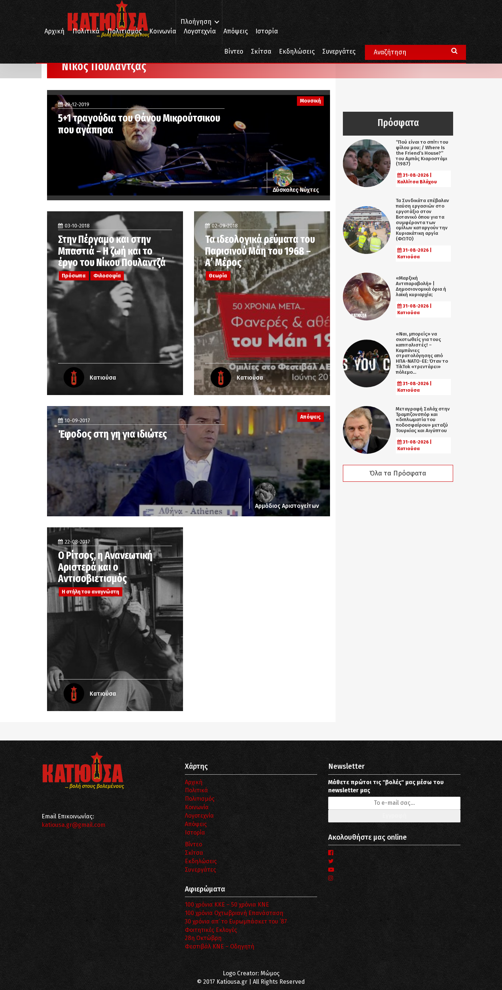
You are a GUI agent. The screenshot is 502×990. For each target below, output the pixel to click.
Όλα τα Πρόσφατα (398, 473)
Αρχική (54, 31)
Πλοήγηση (196, 22)
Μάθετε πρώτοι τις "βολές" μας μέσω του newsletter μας (386, 786)
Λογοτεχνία (199, 815)
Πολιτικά (86, 31)
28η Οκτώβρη (203, 938)
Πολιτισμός (124, 31)
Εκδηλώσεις (297, 51)
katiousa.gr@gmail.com (73, 824)
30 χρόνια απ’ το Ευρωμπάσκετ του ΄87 (236, 921)
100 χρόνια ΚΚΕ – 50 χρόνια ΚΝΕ (227, 904)
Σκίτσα (261, 51)
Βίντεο (233, 51)
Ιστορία (266, 31)
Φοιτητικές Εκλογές (211, 929)
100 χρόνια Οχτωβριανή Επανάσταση (234, 913)
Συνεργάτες (338, 51)
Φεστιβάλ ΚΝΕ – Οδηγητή (219, 946)
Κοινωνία (162, 31)
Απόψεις (235, 31)
